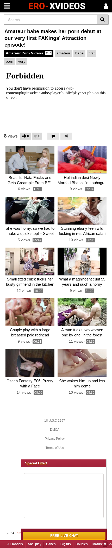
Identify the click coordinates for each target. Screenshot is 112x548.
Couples (82, 544)
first (92, 53)
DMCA (54, 429)
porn (9, 61)
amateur (63, 53)
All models (15, 544)
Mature (97, 544)
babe (79, 53)
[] (103, 20)
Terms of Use (55, 448)
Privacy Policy (55, 439)
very (21, 61)
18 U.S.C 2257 (54, 420)
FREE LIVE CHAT (64, 536)
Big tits (65, 544)
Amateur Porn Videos (28, 53)
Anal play (34, 544)
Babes (51, 544)
